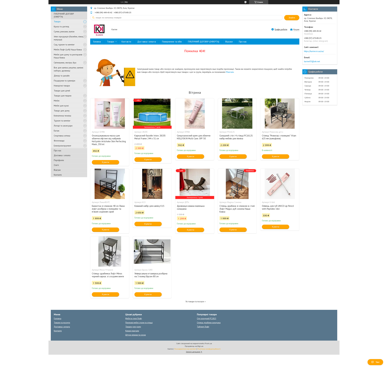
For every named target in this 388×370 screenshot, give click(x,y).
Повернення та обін (172, 41)
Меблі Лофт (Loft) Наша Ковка (68, 49)
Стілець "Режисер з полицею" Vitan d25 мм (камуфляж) (279, 137)
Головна (97, 41)
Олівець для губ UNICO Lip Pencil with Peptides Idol (278, 207)
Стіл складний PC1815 (206, 318)
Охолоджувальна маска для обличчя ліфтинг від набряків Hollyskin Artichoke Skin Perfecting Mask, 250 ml (109, 140)
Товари (57, 21)
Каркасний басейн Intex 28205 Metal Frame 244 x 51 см (150, 137)
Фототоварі (59, 140)
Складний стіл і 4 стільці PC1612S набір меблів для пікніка (236, 137)
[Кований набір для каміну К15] (152, 184)
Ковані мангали (132, 331)
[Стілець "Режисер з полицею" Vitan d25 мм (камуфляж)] (279, 113)
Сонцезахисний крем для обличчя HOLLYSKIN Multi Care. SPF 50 (193, 137)
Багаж (56, 130)
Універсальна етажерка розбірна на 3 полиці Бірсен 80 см (150, 275)
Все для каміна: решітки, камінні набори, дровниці (68, 69)
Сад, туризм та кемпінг (64, 44)
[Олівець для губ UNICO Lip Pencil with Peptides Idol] (279, 184)
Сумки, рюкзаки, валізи (64, 31)
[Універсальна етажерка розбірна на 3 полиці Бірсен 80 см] (152, 251)
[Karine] (99, 29)
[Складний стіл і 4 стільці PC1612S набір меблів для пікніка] (237, 113)
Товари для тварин (62, 95)
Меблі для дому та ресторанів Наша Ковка (68, 56)
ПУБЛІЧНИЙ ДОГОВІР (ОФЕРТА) (64, 15)
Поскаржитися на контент (185, 349)
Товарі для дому (62, 110)
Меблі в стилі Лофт (133, 318)
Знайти (292, 18)
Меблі (56, 100)
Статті (56, 165)
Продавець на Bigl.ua (194, 346)
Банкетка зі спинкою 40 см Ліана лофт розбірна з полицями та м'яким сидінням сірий (108, 208)
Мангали (230, 72)
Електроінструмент (62, 145)
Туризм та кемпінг (62, 120)
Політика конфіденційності (209, 349)
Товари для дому (133, 326)
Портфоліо (59, 160)
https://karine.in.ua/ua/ (314, 51)
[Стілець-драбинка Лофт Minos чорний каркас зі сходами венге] (109, 251)
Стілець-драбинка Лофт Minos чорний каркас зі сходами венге (108, 275)
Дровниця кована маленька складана (190, 207)
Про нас (57, 150)
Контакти (58, 174)
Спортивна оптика (62, 135)
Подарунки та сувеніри (64, 80)
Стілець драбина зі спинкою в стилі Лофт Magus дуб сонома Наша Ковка (237, 208)
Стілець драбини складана (209, 322)
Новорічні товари (62, 85)
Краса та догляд (61, 26)
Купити (105, 162)
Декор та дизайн (62, 75)
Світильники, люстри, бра (65, 62)
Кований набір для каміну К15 (149, 205)
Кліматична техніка (62, 115)
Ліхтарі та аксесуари (63, 125)
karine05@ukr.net (312, 61)
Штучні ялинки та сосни (135, 335)
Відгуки (57, 170)
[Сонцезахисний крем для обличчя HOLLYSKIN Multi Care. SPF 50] (194, 113)
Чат (378, 362)
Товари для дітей (62, 90)
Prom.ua (208, 343)
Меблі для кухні (61, 105)
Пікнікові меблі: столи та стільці (139, 322)
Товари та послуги (62, 322)
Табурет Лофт (203, 326)
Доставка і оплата (62, 155)
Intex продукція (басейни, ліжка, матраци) (68, 38)
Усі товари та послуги (195, 302)
